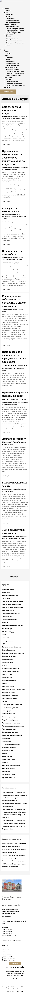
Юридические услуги (8, 778)
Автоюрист (9, 14)
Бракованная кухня (18, 861)
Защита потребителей (9, 656)
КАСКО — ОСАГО (7, 674)
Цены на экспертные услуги (15, 29)
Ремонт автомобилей (9, 729)
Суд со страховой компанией (11, 744)
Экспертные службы (10, 25)
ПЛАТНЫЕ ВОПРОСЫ (9, 259)
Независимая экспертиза (10, 695)
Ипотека (4, 665)
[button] (15, 49)
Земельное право (7, 659)
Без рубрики (6, 598)
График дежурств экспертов (15, 31)
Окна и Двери (6, 711)
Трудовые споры (7, 750)
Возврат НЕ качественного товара (12, 607)
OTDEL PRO (19, 992)
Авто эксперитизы (8, 589)
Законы (8, 37)
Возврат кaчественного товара (11, 604)
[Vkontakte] (13, 978)
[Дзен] (16, 978)
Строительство (10, 18)
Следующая (15, 577)
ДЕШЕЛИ (5, 622)
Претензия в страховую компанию (13, 726)
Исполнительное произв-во (10, 668)
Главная (6, 8)
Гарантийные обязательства (11, 613)
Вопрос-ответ (8, 35)
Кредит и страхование (13, 22)
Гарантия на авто (7, 616)
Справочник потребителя (14, 41)
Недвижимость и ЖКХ (9, 692)
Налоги (4, 683)
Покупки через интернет (9, 717)
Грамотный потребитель (9, 619)
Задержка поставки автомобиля (13, 531)
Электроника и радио (8, 774)
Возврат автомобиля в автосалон (12, 601)
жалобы (4, 635)
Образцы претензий (12, 39)
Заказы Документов (8, 650)
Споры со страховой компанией (12, 735)
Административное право (10, 595)
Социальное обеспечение (10, 732)
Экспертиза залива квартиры (11, 765)
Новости (8, 10)
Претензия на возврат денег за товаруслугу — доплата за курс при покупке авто (14, 158)
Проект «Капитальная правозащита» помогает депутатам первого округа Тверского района (13, 826)
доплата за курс (18, 116)
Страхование (6, 738)
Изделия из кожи (7, 662)
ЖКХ (3, 644)
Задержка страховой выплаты (11, 647)
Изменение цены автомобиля (12, 253)
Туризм (4, 753)
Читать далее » (6, 144)
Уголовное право (7, 756)
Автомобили (17, 442)
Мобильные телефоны (9, 680)
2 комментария (7, 309)
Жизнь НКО (5, 638)
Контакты (7, 45)
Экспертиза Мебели (8, 768)
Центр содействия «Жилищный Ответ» (14, 820)
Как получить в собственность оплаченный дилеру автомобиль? (14, 301)
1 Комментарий (7, 214)
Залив (8, 16)
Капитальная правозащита (10, 671)
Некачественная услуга (9, 698)
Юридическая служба (12, 27)
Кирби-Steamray (7, 677)
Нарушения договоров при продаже (13, 689)
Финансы (5, 762)
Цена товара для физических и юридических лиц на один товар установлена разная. (14, 358)
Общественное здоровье (10, 708)
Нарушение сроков (12, 538)
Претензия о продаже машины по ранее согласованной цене (15, 396)
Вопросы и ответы (8, 610)
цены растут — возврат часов (11, 210)
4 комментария (7, 167)
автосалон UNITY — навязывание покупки (13, 110)
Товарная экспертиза (12, 20)
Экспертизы (6, 771)
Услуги (6, 12)
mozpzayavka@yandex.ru (13, 940)
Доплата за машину (14, 439)
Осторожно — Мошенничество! (15, 43)
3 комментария (7, 116)
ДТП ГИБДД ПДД (8, 632)
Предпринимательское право (11, 723)
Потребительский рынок (10, 720)
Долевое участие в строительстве (12, 626)
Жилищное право (7, 641)
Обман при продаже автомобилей (12, 705)
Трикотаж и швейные (9, 747)
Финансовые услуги (8, 759)
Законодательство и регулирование (13, 653)
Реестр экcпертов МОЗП (13, 33)
